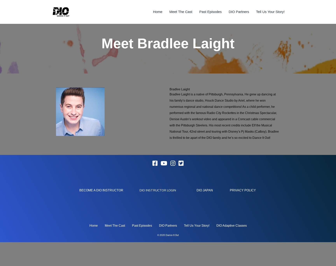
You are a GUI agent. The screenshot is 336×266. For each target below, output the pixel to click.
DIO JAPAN (205, 190)
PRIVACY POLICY (243, 190)
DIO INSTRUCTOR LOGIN (157, 190)
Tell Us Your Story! (270, 12)
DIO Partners (239, 12)
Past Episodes (210, 12)
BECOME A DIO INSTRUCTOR (101, 190)
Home (157, 12)
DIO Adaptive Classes (231, 225)
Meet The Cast (180, 12)
